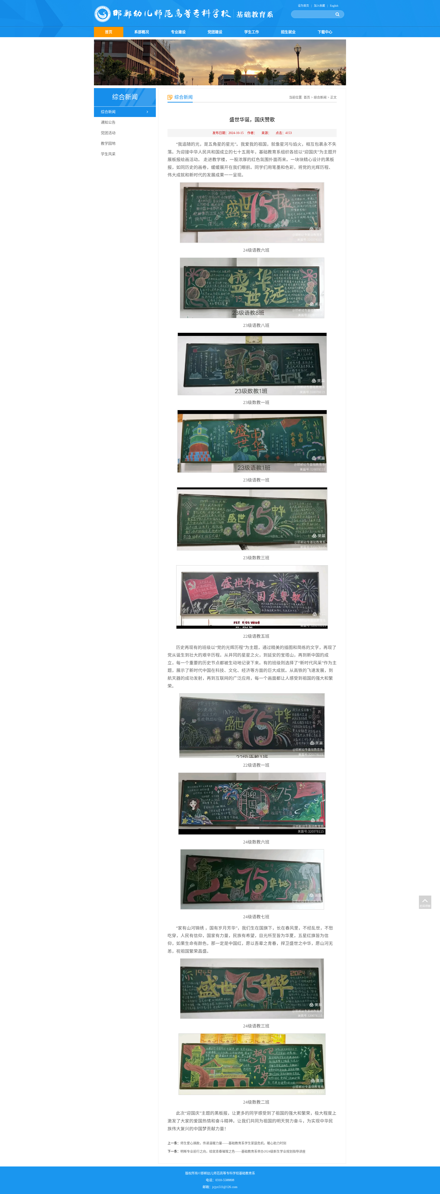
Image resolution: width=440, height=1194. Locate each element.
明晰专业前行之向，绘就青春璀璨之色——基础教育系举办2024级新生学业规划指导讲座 (242, 1151)
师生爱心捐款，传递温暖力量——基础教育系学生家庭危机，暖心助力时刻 (233, 1143)
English (334, 5)
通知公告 (108, 122)
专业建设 (178, 32)
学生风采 (108, 154)
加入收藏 (319, 5)
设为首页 (303, 5)
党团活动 (108, 133)
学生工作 (251, 32)
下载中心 (325, 32)
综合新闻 (108, 112)
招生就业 (288, 32)
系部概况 (141, 32)
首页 (108, 32)
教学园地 (108, 143)
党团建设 (215, 32)
